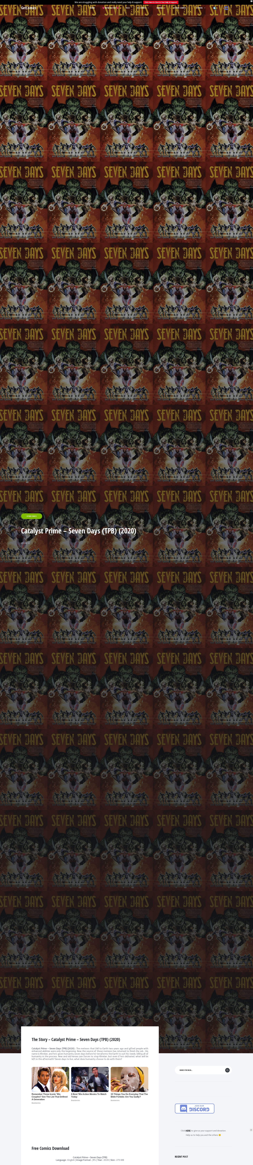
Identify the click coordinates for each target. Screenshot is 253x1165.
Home (92, 7)
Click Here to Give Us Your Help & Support (161, 2)
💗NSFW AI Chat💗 (110, 7)
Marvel (160, 7)
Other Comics (179, 7)
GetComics (28, 7)
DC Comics (141, 7)
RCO (128, 7)
